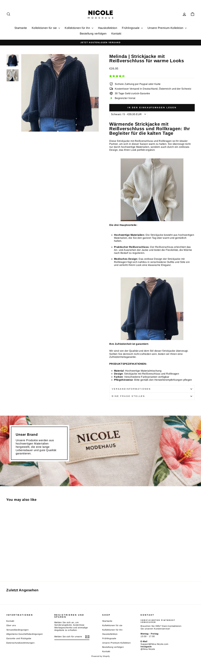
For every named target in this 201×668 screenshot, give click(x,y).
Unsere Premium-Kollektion (165, 27)
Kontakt (116, 33)
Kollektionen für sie (45, 27)
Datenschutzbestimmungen (20, 643)
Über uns (11, 625)
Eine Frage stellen (128, 396)
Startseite (20, 27)
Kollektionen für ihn (78, 27)
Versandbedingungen (17, 630)
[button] (117, 76)
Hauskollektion (107, 27)
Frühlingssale (131, 27)
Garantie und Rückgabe (18, 638)
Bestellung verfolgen (93, 33)
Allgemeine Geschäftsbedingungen (24, 634)
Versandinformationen (131, 389)
